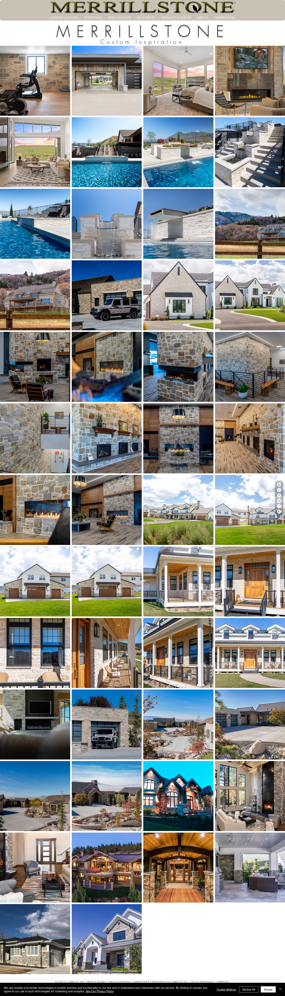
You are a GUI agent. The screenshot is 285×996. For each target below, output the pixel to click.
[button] (64, 18)
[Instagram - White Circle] (279, 490)
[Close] (280, 989)
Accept (268, 989)
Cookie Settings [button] (226, 989)
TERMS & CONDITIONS (119, 981)
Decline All (248, 989)
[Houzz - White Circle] (279, 484)
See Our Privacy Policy (100, 991)
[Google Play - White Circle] (279, 512)
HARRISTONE (223, 981)
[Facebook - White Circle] (279, 495)
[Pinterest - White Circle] (279, 506)
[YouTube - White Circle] (279, 501)
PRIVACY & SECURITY (96, 981)
